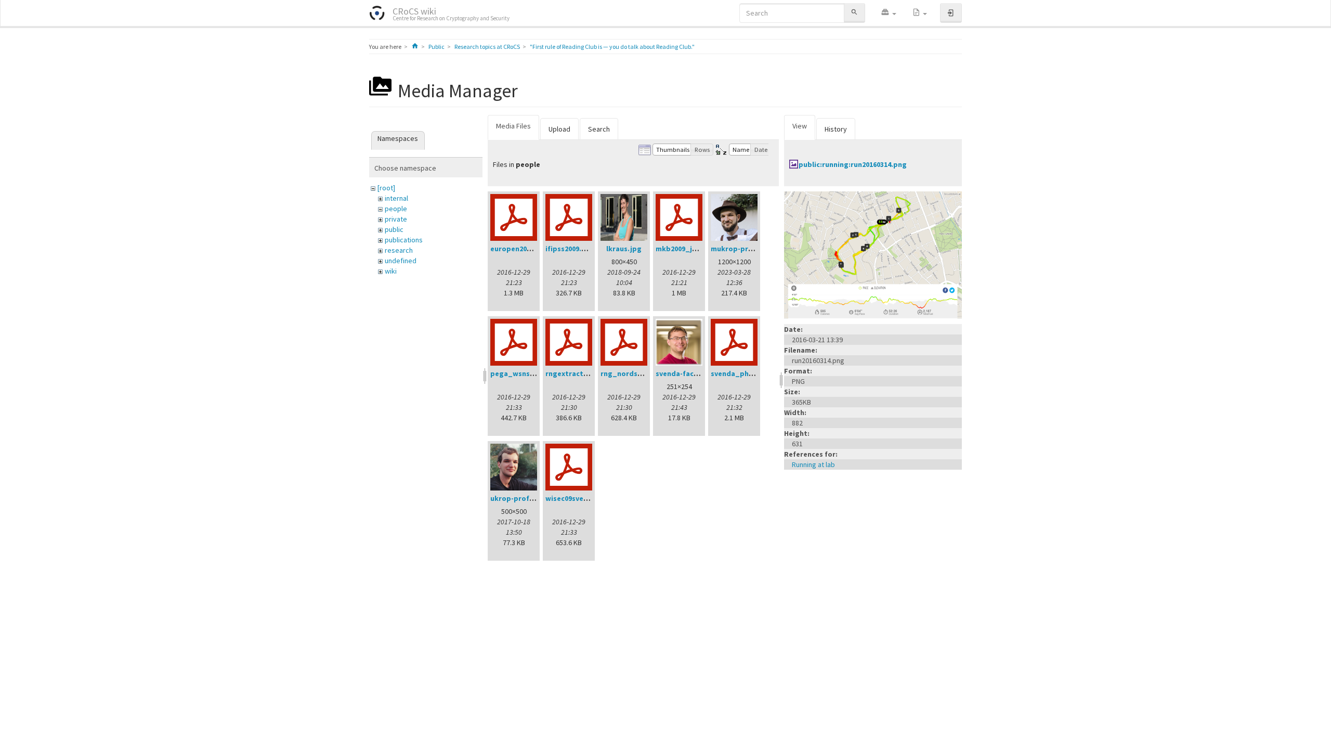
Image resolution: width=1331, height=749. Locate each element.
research (399, 250)
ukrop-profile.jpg (521, 498)
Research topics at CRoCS (487, 46)
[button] (888, 13)
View (799, 126)
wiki (391, 271)
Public (436, 46)
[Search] (854, 12)
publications (404, 239)
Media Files (513, 126)
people (396, 208)
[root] (386, 187)
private (396, 219)
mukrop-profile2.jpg (746, 248)
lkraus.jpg (624, 248)
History (836, 129)
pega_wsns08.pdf (521, 373)
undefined (400, 260)
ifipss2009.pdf (569, 248)
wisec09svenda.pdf (578, 498)
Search (599, 129)
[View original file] (873, 254)
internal (396, 198)
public (394, 229)
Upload (559, 129)
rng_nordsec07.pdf (634, 373)
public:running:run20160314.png (853, 164)
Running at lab (813, 464)
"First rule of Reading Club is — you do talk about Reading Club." (612, 46)
